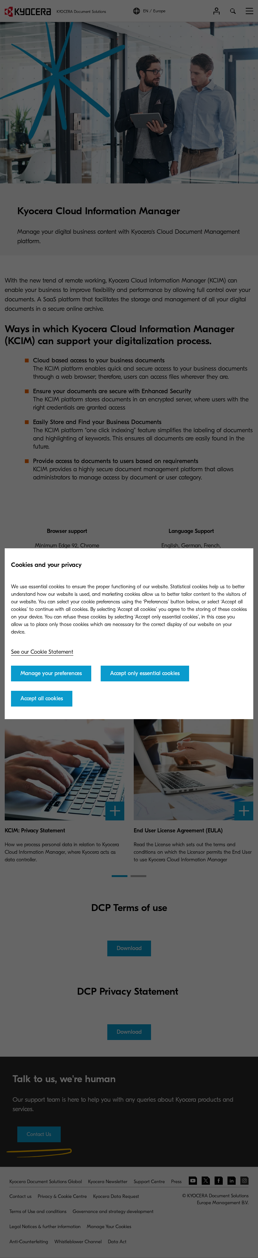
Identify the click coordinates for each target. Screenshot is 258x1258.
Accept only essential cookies (145, 673)
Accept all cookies (41, 698)
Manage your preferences (51, 673)
